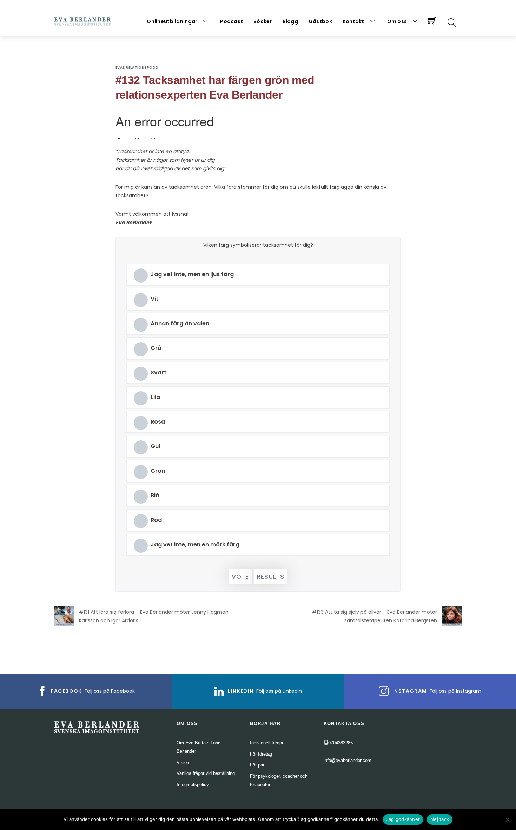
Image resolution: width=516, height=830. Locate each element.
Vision (183, 762)
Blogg (290, 21)
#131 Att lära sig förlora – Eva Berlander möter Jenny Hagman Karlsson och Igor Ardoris (154, 616)
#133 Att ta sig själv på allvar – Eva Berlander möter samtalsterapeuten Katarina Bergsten (374, 616)
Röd (156, 520)
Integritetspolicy (193, 784)
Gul (155, 446)
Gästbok (320, 21)
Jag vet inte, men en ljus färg (192, 274)
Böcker (262, 21)
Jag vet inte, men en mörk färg (195, 544)
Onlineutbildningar (172, 21)
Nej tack (439, 819)
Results (270, 576)
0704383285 (340, 742)
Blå (155, 495)
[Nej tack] (507, 819)
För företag (261, 754)
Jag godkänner (403, 819)
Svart (158, 372)
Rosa (158, 422)
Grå (156, 348)
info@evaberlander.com (347, 760)
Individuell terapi (266, 742)
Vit (154, 299)
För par (257, 765)
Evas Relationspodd (136, 67)
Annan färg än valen (180, 323)
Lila (155, 397)
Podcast (231, 21)
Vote (240, 576)
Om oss (397, 21)
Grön (158, 471)
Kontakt (353, 21)
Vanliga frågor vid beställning (206, 773)
